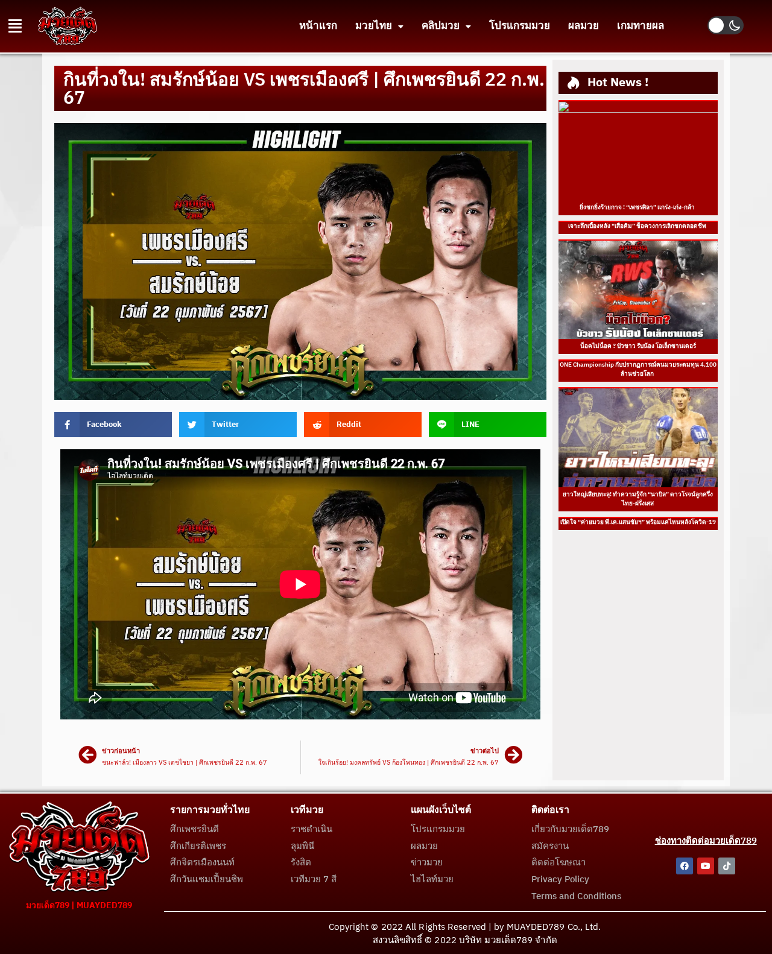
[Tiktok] (726, 866)
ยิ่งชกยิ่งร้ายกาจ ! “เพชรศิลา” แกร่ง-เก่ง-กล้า (638, 207)
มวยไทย (373, 25)
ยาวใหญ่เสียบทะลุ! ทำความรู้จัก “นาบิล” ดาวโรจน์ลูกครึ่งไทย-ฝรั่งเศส (638, 499)
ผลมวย (583, 25)
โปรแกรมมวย (519, 25)
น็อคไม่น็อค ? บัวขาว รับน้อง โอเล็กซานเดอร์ (638, 346)
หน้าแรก (318, 25)
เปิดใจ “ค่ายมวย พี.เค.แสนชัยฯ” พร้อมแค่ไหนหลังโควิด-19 (638, 522)
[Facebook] (684, 866)
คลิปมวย (441, 25)
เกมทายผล (640, 25)
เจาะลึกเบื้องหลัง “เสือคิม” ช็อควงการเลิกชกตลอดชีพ (637, 226)
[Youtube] (705, 866)
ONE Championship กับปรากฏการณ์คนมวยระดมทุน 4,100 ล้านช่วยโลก (638, 369)
